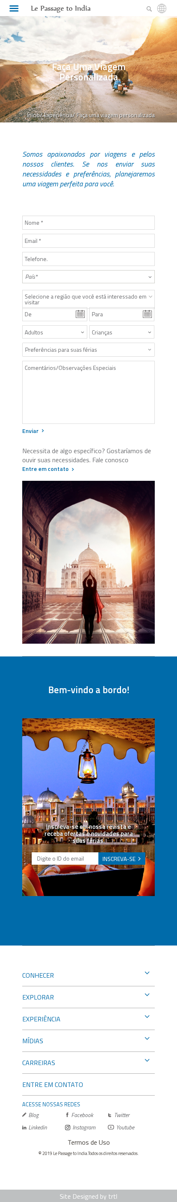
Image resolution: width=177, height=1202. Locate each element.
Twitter (121, 1114)
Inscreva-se (118, 858)
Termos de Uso (89, 1142)
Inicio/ (34, 115)
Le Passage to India (61, 8)
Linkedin (37, 1127)
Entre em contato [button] (45, 468)
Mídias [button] (32, 1041)
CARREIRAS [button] (38, 1063)
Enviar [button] (30, 430)
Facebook (82, 1114)
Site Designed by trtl (88, 1196)
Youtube (125, 1127)
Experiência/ (59, 115)
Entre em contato (52, 1084)
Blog (33, 1114)
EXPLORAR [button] (38, 997)
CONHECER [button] (38, 975)
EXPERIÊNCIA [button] (41, 1019)
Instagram (83, 1127)
